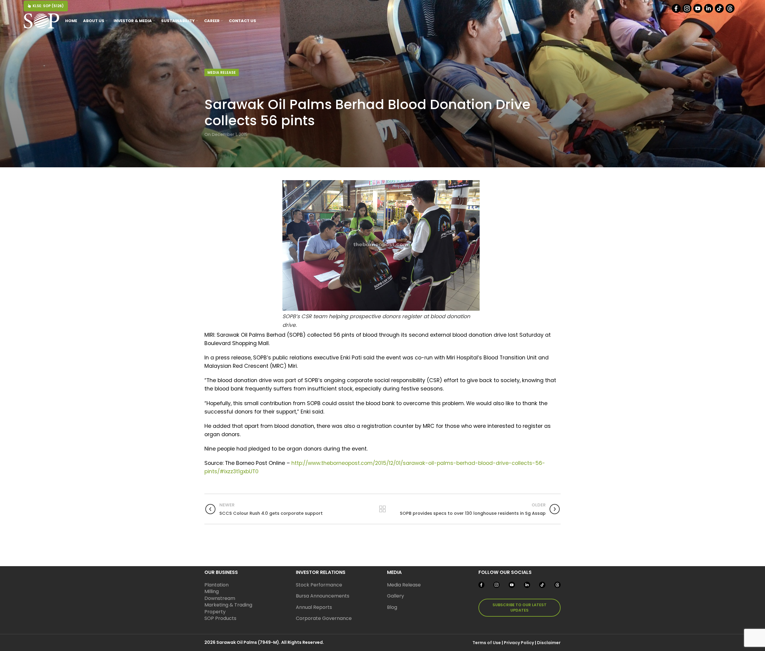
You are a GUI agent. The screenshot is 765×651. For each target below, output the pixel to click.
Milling (211, 591)
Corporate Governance (324, 618)
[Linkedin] (709, 11)
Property (215, 611)
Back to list (382, 509)
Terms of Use (486, 643)
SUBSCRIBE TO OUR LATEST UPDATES (519, 607)
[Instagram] (687, 11)
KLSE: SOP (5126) (48, 5)
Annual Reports (314, 607)
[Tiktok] (720, 11)
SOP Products (220, 618)
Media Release (221, 72)
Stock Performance (319, 584)
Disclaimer (549, 643)
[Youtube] (698, 11)
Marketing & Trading (228, 604)
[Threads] (730, 11)
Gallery (395, 595)
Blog (392, 607)
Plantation (216, 584)
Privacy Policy (519, 643)
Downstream (219, 598)
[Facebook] (677, 11)
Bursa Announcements (322, 595)
